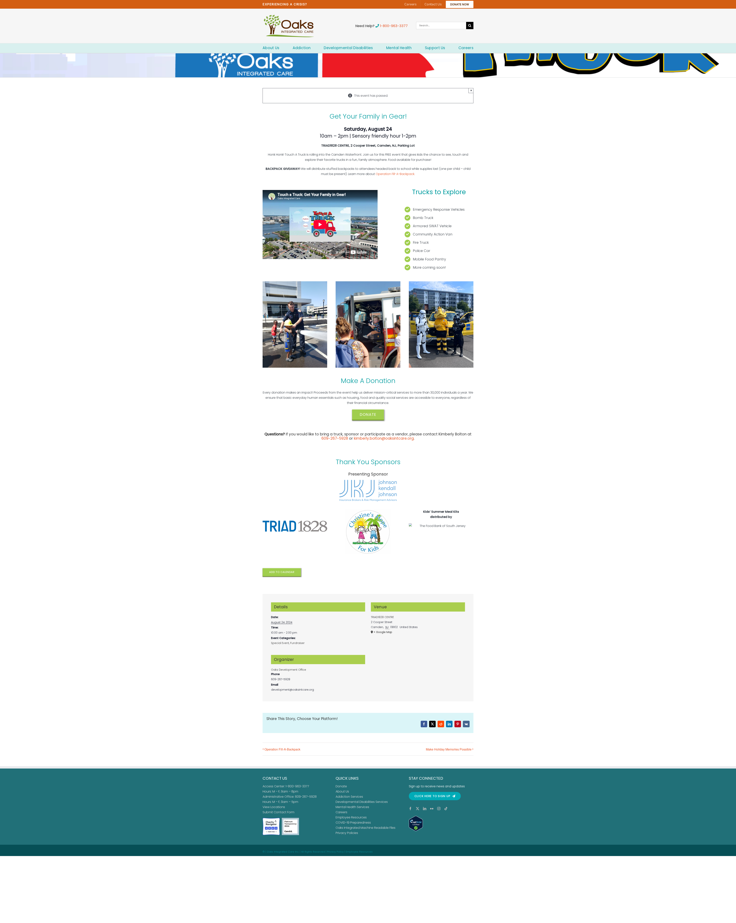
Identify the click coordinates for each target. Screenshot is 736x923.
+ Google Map (383, 632)
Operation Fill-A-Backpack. (395, 174)
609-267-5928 (334, 438)
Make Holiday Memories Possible (449, 749)
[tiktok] (446, 808)
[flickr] (431, 808)
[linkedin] (424, 808)
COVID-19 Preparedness (353, 822)
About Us (342, 791)
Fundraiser (297, 643)
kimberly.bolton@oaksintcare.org (384, 438)
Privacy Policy (335, 852)
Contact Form (284, 812)
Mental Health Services (352, 807)
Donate (341, 786)
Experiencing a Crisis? (285, 4)
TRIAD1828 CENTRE (382, 617)
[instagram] (438, 808)
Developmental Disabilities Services (362, 802)
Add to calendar (281, 572)
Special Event (280, 643)
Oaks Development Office (288, 670)
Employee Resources (351, 817)
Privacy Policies (347, 833)
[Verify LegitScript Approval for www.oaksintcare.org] (441, 823)
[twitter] (417, 808)
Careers (341, 812)
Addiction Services (349, 796)
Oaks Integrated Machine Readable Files (365, 828)
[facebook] (410, 808)
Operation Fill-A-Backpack (282, 749)
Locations (277, 807)
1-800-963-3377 (394, 25)
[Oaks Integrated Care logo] (289, 26)
